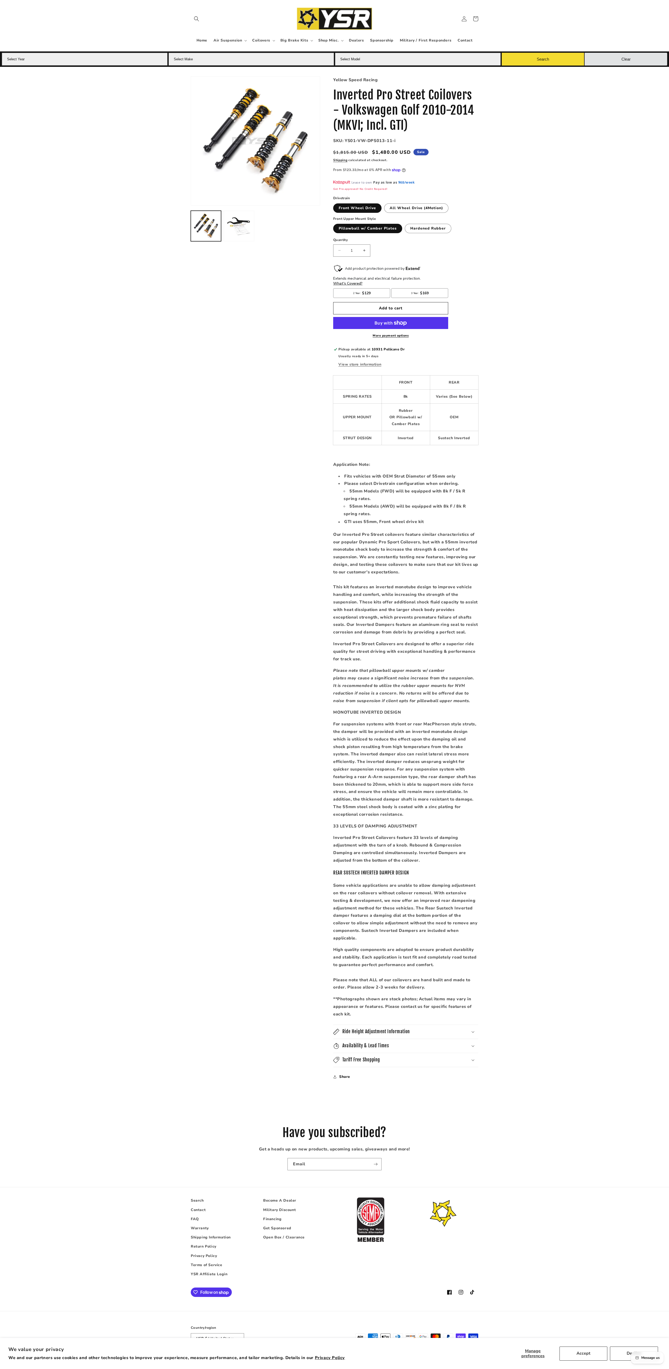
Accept (583, 1353)
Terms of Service (206, 1264)
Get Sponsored (277, 1228)
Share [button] (344, 1076)
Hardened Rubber (428, 228)
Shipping (340, 160)
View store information (359, 364)
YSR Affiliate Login (209, 1274)
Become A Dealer (279, 1200)
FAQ (195, 1219)
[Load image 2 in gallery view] (239, 226)
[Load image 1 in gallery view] (206, 226)
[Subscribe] (375, 1164)
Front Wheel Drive (357, 207)
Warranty (200, 1228)
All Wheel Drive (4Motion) (416, 207)
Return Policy (203, 1246)
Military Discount (279, 1209)
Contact (198, 1209)
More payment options (391, 335)
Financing (272, 1219)
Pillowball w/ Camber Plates (368, 228)
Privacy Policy (330, 1358)
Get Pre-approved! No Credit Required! (360, 189)
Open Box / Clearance (284, 1237)
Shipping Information (211, 1237)
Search (197, 1200)
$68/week (406, 182)
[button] (196, 19)
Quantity (340, 240)
